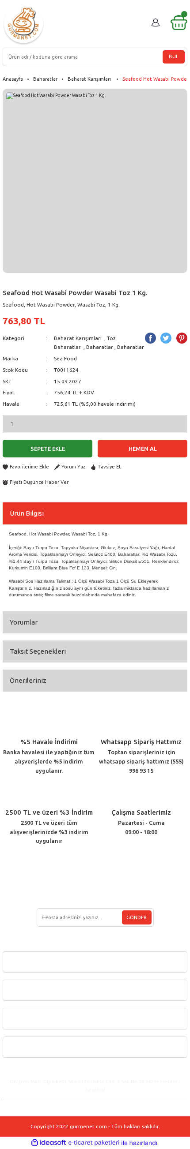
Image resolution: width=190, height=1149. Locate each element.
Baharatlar (99, 347)
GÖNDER (136, 917)
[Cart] (179, 22)
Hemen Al (143, 448)
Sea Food (65, 358)
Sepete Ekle (47, 448)
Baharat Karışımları (78, 338)
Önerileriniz (28, 680)
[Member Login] (155, 22)
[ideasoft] (48, 1143)
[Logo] (23, 24)
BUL (174, 56)
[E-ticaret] (94, 1142)
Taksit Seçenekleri (38, 651)
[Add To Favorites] (26, 467)
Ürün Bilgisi (27, 513)
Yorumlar (24, 622)
